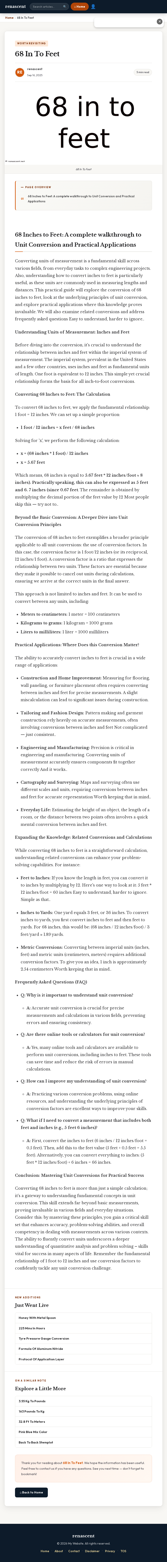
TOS (123, 1551)
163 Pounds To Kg (31, 1411)
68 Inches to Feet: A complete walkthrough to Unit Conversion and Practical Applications (81, 198)
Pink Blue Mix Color (33, 1432)
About (59, 1551)
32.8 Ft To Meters (32, 1421)
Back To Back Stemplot (36, 1442)
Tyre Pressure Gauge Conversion (44, 1338)
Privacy (110, 1551)
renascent (15, 6)
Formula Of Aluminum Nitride (41, 1349)
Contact (74, 1551)
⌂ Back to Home (31, 1492)
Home (45, 1551)
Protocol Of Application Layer (41, 1359)
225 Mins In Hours (32, 1328)
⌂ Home (79, 6)
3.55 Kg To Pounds (32, 1401)
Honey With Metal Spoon (37, 1318)
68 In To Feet (73, 1463)
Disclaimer (92, 1551)
